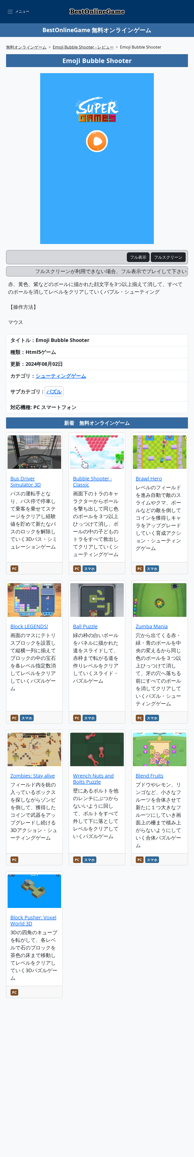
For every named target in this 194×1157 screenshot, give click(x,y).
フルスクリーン (168, 257)
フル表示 (138, 257)
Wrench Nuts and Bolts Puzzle (93, 778)
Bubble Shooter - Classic (92, 481)
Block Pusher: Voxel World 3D (33, 920)
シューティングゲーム (61, 375)
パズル (54, 391)
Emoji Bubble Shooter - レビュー (83, 47)
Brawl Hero (149, 478)
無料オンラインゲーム (26, 47)
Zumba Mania (152, 626)
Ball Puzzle (85, 626)
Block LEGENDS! (29, 626)
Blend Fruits (149, 775)
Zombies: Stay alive (32, 775)
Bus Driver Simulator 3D (25, 481)
